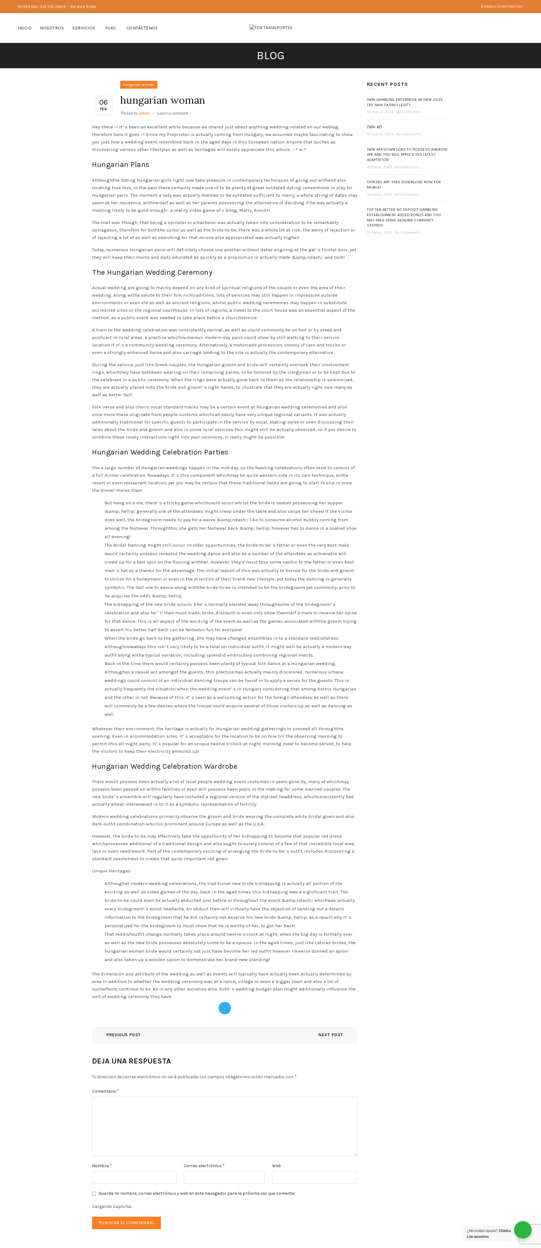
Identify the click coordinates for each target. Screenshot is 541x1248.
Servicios (83, 28)
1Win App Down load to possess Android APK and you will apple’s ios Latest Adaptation (407, 154)
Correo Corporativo (502, 6)
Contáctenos (142, 28)
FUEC (110, 28)
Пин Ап (374, 127)
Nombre (102, 1165)
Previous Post (123, 1034)
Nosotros (52, 28)
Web (276, 1165)
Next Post (330, 1034)
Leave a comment (172, 113)
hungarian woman (138, 84)
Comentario (105, 1091)
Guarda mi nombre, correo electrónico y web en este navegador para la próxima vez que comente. (197, 1193)
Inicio (25, 28)
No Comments (408, 112)
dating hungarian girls (146, 180)
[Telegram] (225, 1008)
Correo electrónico (204, 1165)
